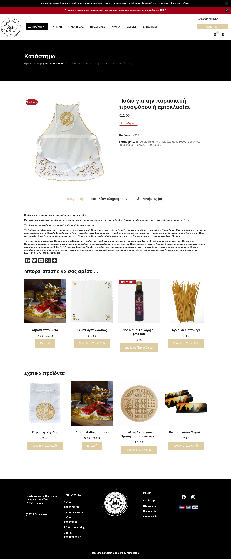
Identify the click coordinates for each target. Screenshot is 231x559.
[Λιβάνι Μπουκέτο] (45, 301)
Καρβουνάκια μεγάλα (186, 432)
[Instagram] (193, 497)
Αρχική (28, 63)
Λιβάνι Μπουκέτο (45, 330)
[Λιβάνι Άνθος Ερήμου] (92, 403)
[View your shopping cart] (215, 34)
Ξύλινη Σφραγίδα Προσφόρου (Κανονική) (139, 434)
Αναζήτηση (212, 26)
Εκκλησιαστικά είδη (147, 141)
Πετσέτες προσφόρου (173, 141)
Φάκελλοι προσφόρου (148, 144)
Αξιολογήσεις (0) (148, 199)
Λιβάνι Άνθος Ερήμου (92, 432)
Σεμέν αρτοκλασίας (92, 330)
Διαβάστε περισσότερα (139, 347)
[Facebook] (184, 497)
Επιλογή (45, 343)
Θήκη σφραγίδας (45, 432)
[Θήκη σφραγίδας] (45, 403)
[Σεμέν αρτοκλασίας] (92, 301)
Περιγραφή (74, 199)
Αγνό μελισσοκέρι (186, 330)
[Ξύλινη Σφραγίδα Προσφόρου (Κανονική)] (139, 403)
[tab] (74, 198)
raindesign (133, 553)
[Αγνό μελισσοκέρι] (186, 301)
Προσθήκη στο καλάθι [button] (92, 343)
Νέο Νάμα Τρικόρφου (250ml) (138, 332)
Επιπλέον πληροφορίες (109, 199)
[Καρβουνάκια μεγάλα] (186, 403)
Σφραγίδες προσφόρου (50, 63)
